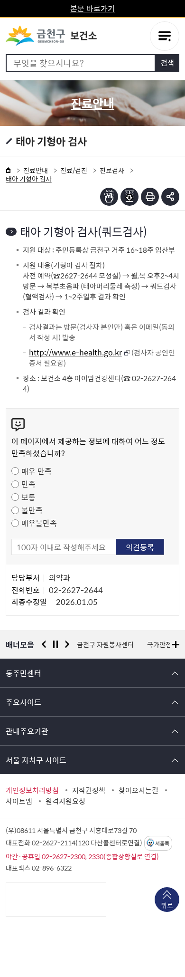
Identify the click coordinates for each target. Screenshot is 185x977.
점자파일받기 (129, 197)
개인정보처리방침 (32, 790)
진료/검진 (73, 170)
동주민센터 (23, 673)
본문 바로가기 (92, 8)
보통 (28, 497)
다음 (67, 644)
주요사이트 (23, 702)
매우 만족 (36, 471)
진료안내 (35, 170)
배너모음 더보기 (175, 644)
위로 (167, 905)
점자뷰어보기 (109, 197)
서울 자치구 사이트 (36, 760)
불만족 (32, 510)
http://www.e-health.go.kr (75, 352)
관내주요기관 (27, 731)
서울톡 (162, 843)
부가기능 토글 (170, 197)
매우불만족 (39, 522)
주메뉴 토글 (164, 36)
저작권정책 (88, 790)
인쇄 (150, 197)
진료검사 (112, 170)
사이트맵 (19, 801)
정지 (55, 644)
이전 (44, 644)
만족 (28, 483)
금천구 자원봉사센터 (105, 644)
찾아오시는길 (138, 790)
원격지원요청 (65, 801)
